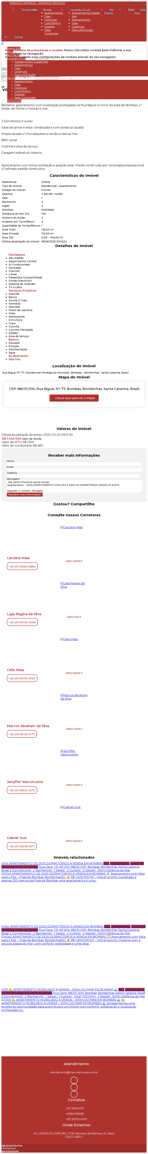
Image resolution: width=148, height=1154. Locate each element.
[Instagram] (74, 1080)
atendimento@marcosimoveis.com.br (74, 1072)
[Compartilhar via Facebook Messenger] (77, 510)
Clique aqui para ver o (75, 398)
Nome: (10, 461)
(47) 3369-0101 (75, 1108)
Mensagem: (13, 479)
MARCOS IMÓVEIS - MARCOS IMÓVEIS (37, 3)
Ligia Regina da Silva (24, 614)
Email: (10, 467)
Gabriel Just (17, 838)
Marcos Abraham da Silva (28, 726)
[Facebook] (74, 1087)
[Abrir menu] (1, 43)
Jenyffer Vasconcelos (25, 782)
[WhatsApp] (74, 1094)
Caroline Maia (18, 558)
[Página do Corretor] (71, 527)
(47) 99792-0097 (76, 1119)
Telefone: (12, 473)
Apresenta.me (11, 1145)
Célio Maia (15, 670)
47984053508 (75, 1113)
